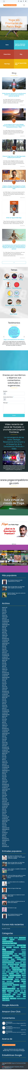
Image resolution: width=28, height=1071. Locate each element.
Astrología (8, 947)
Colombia (24, 955)
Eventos (24, 967)
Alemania (16, 937)
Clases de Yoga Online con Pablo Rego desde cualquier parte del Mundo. (14, 157)
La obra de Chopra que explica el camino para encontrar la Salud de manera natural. (16, 876)
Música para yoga (7, 979)
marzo (3, 615)
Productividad (23, 984)
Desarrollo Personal (21, 959)
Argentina (12, 939)
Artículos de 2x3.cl (22, 939)
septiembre (5, 624)
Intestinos (11, 973)
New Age (16, 981)
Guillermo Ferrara (14, 971)
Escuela (11, 966)
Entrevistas (23, 964)
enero (3, 618)
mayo (3, 612)
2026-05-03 (23, 1025)
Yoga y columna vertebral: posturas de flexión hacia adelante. (16, 902)
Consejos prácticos (7, 957)
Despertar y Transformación (8, 961)
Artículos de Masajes (7, 941)
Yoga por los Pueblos (21, 998)
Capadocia (23, 949)
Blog (21, 54)
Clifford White (16, 955)
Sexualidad (17, 991)
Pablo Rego (7, 63)
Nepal (3, 981)
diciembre (4, 620)
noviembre (4, 621)
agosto (4, 607)
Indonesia (4, 973)
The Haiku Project (6, 994)
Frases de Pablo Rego (19, 970)
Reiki (18, 988)
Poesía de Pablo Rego (7, 985)
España (16, 966)
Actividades (5, 937)
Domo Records (18, 962)
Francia (9, 969)
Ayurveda (23, 947)
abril (3, 613)
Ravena (13, 986)
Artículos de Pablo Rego (9, 943)
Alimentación (22, 937)
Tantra (10, 992)
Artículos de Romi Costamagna (8, 945)
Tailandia (4, 992)
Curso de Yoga (5, 959)
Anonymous (9, 1022)
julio (3, 609)
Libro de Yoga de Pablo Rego (21, 64)
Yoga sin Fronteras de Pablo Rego (14, 23)
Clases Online (7, 54)
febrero (4, 616)
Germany (8, 971)
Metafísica (18, 977)
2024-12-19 (23, 1034)
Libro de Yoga (5, 975)
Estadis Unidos (5, 968)
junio (3, 610)
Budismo (13, 949)
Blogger (23, 1050)
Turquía (19, 994)
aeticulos (11, 937)
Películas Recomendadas (8, 983)
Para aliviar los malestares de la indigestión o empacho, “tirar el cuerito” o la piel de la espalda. (16, 857)
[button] (4, 336)
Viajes (24, 994)
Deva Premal (23, 960)
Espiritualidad (23, 966)
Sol (22, 990)
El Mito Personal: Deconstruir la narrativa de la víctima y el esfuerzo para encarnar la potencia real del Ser (14, 95)
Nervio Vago (9, 981)
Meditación (11, 977)
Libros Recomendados (15, 975)
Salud (4, 991)
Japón (17, 973)
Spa (25, 991)
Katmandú (24, 973)
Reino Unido (23, 988)
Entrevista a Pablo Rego (13, 964)
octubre (4, 623)
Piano (24, 983)
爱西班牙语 (8, 1068)
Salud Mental (10, 991)
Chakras (24, 952)
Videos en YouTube (7, 996)
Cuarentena (17, 957)
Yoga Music (5, 998)
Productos (4, 986)
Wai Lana (18, 996)
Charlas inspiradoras (7, 953)
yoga (24, 996)
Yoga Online (13, 998)
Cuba (25, 957)
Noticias (24, 981)
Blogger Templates (15, 1066)
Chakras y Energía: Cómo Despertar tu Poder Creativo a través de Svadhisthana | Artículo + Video (14, 187)
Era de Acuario (5, 966)
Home (7, 44)
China (16, 953)
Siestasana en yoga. (12, 907)
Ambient (4, 939)
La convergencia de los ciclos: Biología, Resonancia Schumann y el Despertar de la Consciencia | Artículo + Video (14, 126)
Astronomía (16, 947)
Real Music (23, 986)
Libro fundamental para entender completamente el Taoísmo (14, 581)
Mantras (24, 975)
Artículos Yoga (21, 945)
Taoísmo (15, 992)
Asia (3, 947)
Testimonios (23, 992)
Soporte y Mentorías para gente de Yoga (20, 45)
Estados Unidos (16, 968)
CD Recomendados (8, 952)
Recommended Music (8, 988)
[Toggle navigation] (4, 1)
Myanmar (17, 979)
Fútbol (3, 971)
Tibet (14, 994)
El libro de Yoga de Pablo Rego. (14, 217)
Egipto (24, 962)
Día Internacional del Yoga (8, 962)
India (25, 971)
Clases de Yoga (22, 953)
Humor (21, 971)
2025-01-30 (23, 1029)
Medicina (4, 977)
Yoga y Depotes (5, 1000)
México (24, 977)
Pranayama (16, 985)
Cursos (12, 959)
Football (4, 969)
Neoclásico (23, 979)
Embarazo (4, 964)
